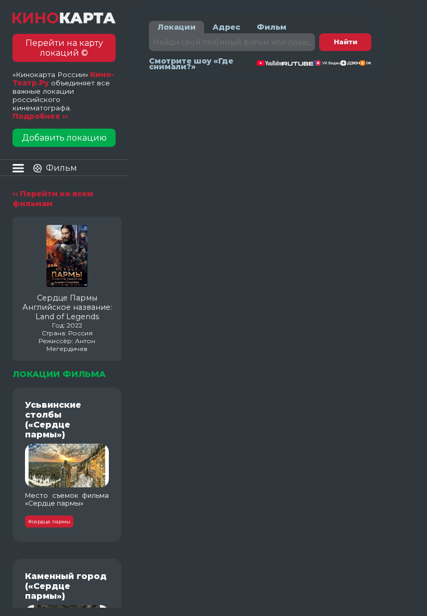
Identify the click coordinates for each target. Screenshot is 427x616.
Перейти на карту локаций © (64, 48)
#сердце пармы (49, 521)
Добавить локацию (64, 138)
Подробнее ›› (40, 116)
